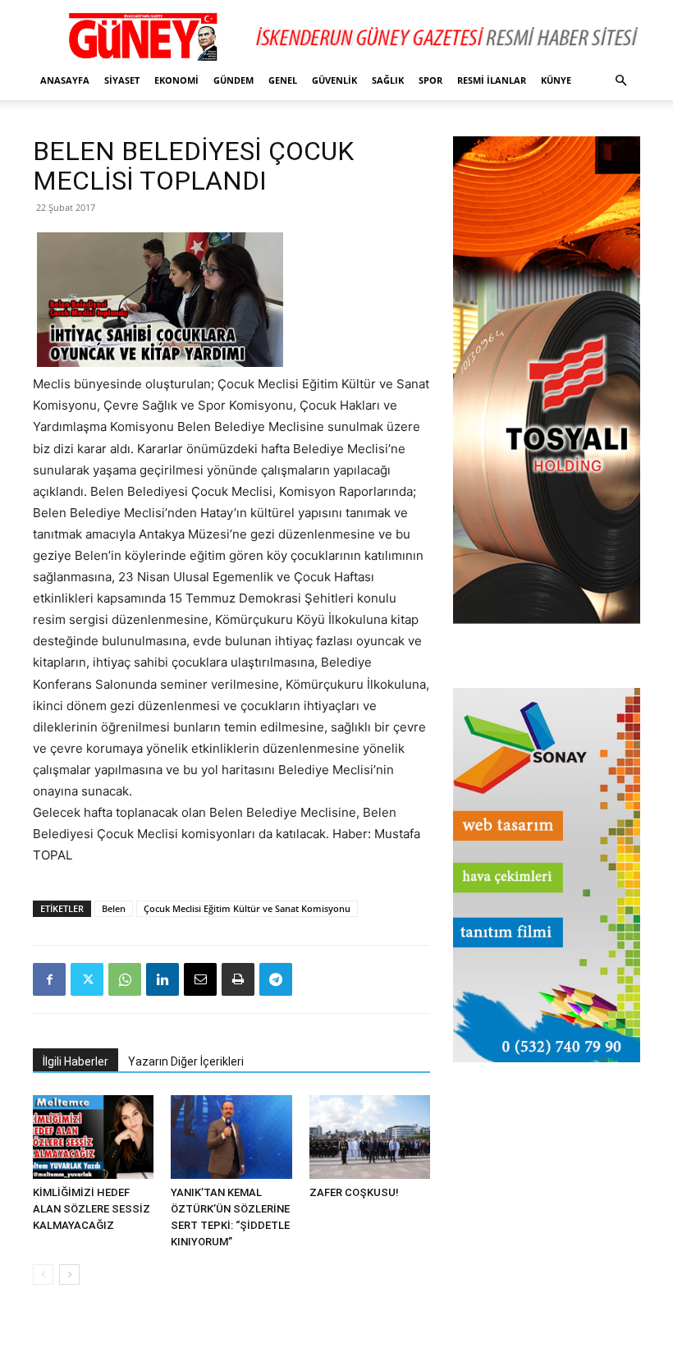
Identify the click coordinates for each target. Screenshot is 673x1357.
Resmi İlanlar (491, 80)
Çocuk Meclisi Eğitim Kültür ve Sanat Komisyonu (247, 908)
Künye (556, 80)
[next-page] (69, 1274)
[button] (620, 81)
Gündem (233, 80)
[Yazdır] (238, 979)
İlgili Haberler (75, 1061)
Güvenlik (334, 80)
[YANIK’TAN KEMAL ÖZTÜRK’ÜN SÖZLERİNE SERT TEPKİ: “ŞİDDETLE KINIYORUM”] (231, 1136)
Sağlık (388, 80)
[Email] (200, 979)
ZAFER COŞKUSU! (354, 1192)
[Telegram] (275, 979)
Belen (114, 908)
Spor (430, 80)
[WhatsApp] (124, 979)
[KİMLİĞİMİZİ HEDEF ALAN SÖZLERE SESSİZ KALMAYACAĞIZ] (93, 1136)
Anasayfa (64, 80)
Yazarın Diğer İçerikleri (186, 1061)
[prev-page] (43, 1274)
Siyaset (122, 80)
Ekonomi (176, 80)
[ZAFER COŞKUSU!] (369, 1136)
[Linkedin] (162, 979)
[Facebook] (49, 979)
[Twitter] (87, 979)
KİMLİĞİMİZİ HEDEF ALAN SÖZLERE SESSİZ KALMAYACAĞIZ (91, 1208)
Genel (282, 80)
